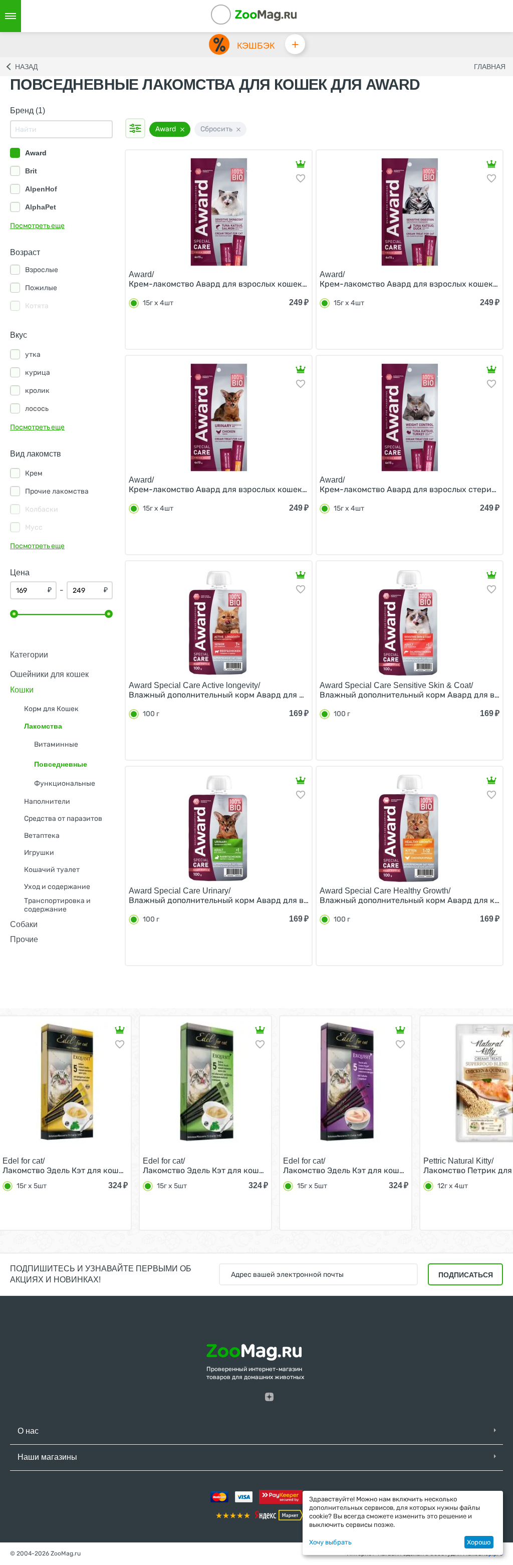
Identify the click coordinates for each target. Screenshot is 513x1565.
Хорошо (478, 1542)
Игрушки (39, 852)
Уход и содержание (57, 886)
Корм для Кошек (51, 709)
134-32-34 (234, 16)
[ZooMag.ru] (265, 15)
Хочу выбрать (330, 1542)
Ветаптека (42, 835)
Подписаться (465, 1275)
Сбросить (216, 129)
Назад (26, 67)
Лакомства (43, 726)
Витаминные (56, 744)
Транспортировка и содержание (57, 905)
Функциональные (64, 783)
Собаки (24, 924)
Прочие (24, 939)
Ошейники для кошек (49, 674)
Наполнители (47, 801)
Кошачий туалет (52, 869)
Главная (489, 67)
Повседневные (60, 764)
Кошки (22, 690)
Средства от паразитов (63, 818)
